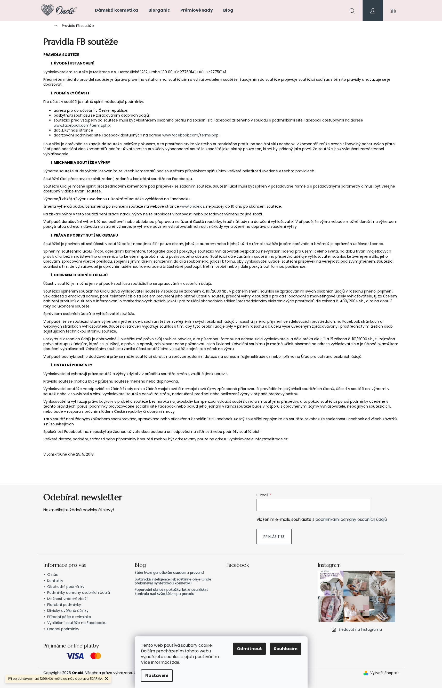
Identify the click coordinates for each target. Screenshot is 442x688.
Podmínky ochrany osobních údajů (78, 592)
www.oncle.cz (192, 206)
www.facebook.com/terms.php (82, 125)
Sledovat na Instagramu (360, 629)
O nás (52, 574)
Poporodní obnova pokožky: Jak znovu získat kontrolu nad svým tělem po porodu (171, 592)
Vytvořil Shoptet (384, 672)
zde (175, 662)
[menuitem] (116, 10)
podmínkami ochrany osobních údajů (351, 519)
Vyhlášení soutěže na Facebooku (77, 622)
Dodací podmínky (63, 629)
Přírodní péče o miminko (69, 616)
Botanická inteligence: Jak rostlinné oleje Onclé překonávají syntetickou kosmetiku (173, 581)
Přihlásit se (274, 536)
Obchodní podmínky (65, 586)
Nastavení (156, 675)
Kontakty (55, 580)
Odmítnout (249, 649)
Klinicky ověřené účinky (68, 610)
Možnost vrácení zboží (67, 598)
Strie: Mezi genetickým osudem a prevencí (169, 572)
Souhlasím (286, 649)
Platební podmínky (64, 604)
